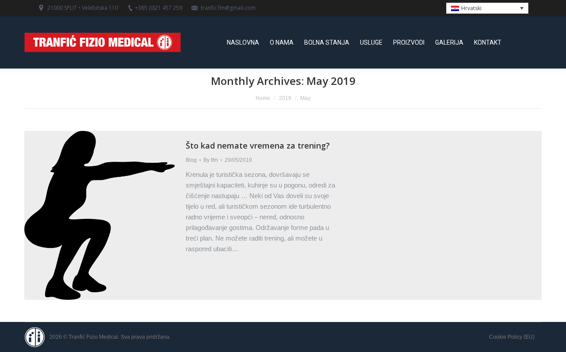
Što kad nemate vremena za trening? (258, 145)
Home (263, 98)
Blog (191, 160)
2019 (285, 98)
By (210, 160)
